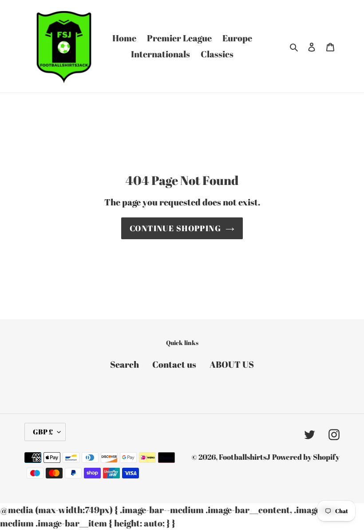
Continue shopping (175, 228)
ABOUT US (232, 364)
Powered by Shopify (306, 457)
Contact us (174, 364)
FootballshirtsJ (244, 457)
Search (124, 364)
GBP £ (43, 432)
